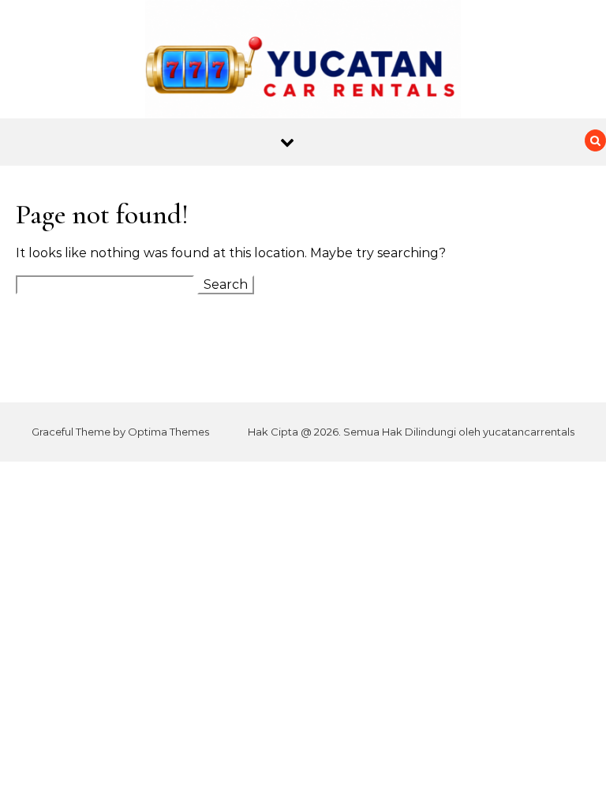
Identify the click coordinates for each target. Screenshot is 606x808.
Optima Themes (168, 431)
